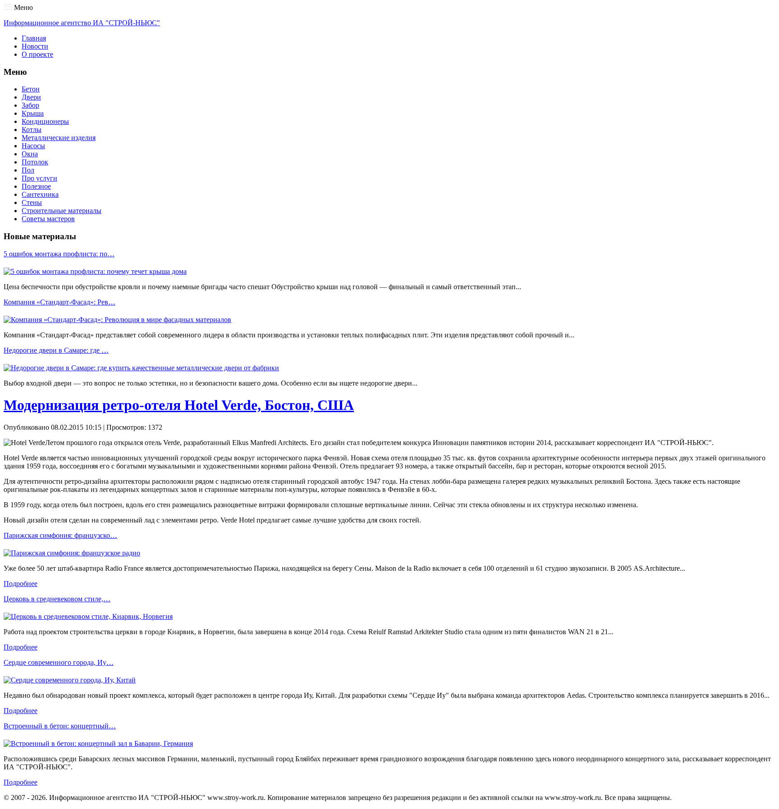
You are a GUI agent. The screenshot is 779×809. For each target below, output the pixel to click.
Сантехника (40, 194)
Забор (30, 105)
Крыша (33, 113)
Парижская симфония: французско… (60, 535)
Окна (30, 154)
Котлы (31, 129)
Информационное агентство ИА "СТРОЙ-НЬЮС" (82, 23)
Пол (28, 170)
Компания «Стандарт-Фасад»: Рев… (59, 302)
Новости (35, 46)
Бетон (31, 89)
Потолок (35, 162)
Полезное (36, 186)
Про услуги (39, 178)
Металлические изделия (59, 137)
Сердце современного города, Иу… (59, 662)
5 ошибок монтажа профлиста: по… (59, 254)
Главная (34, 38)
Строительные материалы (61, 210)
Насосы (33, 146)
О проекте (37, 54)
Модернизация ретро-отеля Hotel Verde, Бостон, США (179, 405)
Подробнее (20, 583)
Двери (31, 97)
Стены (32, 202)
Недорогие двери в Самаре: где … (56, 350)
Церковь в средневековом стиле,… (57, 599)
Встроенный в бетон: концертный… (60, 726)
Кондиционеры (45, 121)
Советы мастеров (48, 219)
